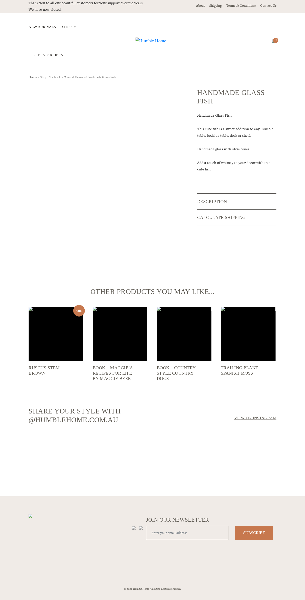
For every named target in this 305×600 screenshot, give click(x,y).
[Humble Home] (151, 40)
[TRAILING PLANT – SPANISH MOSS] (248, 334)
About (200, 5)
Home (33, 77)
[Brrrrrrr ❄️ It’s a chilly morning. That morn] (121, 440)
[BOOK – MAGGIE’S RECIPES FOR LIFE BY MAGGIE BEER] (120, 334)
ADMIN (177, 589)
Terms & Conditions (241, 5)
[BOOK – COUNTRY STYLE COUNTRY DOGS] (184, 334)
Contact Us (268, 5)
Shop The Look (50, 77)
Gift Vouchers (48, 55)
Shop (66, 27)
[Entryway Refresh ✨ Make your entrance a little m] (246, 456)
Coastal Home (73, 77)
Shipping (215, 5)
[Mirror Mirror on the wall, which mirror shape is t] (184, 459)
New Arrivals (42, 27)
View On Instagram (255, 418)
